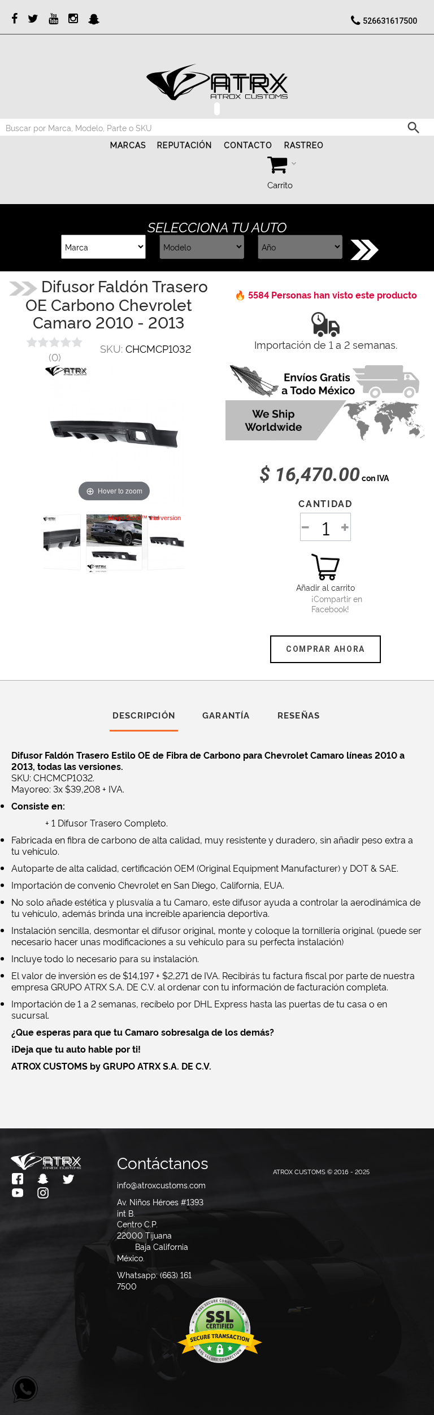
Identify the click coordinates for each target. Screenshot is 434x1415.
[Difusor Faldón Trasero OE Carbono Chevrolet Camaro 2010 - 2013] (114, 542)
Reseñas (298, 715)
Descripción (143, 715)
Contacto (248, 145)
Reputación (184, 145)
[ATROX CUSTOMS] (217, 82)
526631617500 (390, 20)
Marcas (128, 145)
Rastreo (304, 145)
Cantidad (325, 503)
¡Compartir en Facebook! (325, 604)
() (55, 356)
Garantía (226, 715)
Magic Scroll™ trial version (144, 517)
